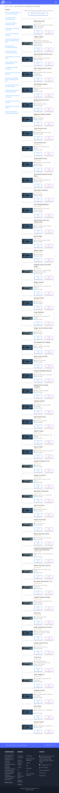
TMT (27, 765)
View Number (48, 32)
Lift (18, 770)
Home (6, 6)
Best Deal (38, 32)
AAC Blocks (29, 768)
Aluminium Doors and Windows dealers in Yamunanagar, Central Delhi (11, 80)
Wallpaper (20, 784)
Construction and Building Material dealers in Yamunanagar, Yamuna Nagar (12, 41)
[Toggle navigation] (56, 2)
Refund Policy (42, 775)
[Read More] (8, 782)
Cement (11, 6)
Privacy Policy (42, 773)
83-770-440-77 (45, 767)
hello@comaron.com (47, 765)
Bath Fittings (29, 756)
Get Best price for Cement (38, 13)
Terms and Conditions (44, 770)
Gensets (19, 767)
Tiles (27, 771)
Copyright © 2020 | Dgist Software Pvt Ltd (29, 789)
